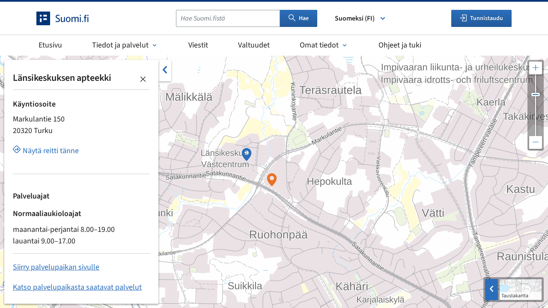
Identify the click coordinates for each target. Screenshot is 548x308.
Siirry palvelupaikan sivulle (56, 267)
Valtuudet (254, 45)
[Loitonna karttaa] (535, 142)
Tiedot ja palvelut (120, 45)
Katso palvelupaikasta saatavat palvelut (77, 287)
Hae (304, 18)
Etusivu (50, 45)
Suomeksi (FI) (355, 18)
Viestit (198, 45)
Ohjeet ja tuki (399, 45)
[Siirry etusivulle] (70, 18)
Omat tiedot (319, 45)
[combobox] (228, 18)
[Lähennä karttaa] (535, 68)
